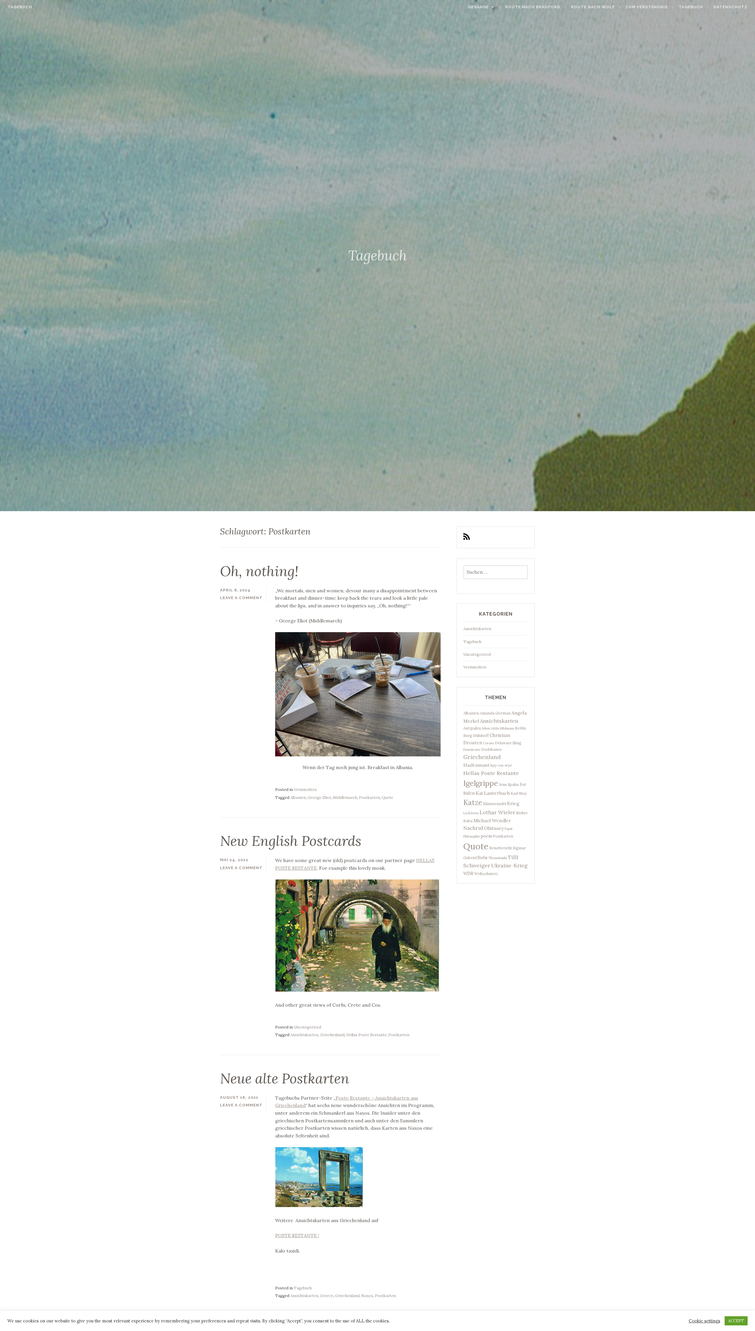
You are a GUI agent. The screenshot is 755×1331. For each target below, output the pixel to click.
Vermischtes (305, 789)
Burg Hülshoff (476, 735)
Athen (486, 728)
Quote (387, 797)
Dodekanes (491, 749)
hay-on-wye (501, 765)
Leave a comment (241, 598)
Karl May (519, 793)
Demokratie (471, 750)
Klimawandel (494, 803)
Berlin (520, 728)
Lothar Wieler (497, 812)
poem (486, 836)
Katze (472, 802)
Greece (326, 1295)
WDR (468, 873)
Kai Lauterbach (493, 793)
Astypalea (472, 728)
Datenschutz (730, 7)
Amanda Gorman (495, 713)
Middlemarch (345, 797)
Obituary (494, 828)
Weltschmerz (486, 873)
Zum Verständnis (647, 7)
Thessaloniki (497, 858)
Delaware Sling (508, 742)
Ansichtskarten (304, 1034)
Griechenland (332, 1034)
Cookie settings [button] (704, 1321)
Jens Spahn (509, 784)
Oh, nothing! (259, 571)
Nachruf (473, 828)
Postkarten (369, 797)
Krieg (513, 803)
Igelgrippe (480, 783)
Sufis (482, 857)
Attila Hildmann (502, 728)
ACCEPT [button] (736, 1320)
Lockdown (471, 813)
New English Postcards (290, 841)
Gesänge (478, 7)
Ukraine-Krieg (509, 865)
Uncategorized (307, 1027)
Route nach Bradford (532, 7)
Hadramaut (476, 765)
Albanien (298, 797)
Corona (488, 743)
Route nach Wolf (593, 7)
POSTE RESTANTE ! (297, 1235)
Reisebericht (500, 848)
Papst (509, 829)
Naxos (367, 1295)
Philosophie (471, 836)
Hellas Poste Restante (366, 1034)
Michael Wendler (492, 820)
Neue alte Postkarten (284, 1078)
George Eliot (319, 797)
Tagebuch (20, 7)
